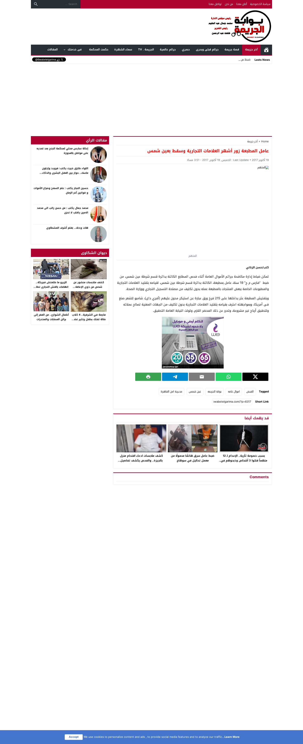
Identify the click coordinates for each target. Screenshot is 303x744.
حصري (186, 49)
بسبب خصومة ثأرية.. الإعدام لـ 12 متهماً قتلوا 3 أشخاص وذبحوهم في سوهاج (244, 460)
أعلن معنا (241, 4)
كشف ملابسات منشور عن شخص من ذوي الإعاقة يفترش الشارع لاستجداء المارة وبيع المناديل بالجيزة (88, 289)
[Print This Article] (148, 376)
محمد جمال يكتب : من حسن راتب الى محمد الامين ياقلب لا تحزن (62, 210)
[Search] (36, 4)
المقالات (52, 49)
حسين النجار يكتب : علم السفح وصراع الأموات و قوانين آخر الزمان (61, 190)
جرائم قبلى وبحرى (207, 49)
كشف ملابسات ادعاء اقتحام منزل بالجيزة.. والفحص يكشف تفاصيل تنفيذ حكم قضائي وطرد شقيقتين (141, 460)
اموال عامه (234, 391)
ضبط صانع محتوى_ (239, 59)
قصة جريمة (231, 49)
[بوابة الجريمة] (151, 27)
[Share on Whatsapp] (229, 376)
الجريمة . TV (146, 49)
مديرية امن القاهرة (171, 391)
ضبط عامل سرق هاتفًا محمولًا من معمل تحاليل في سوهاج (192, 458)
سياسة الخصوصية (260, 4)
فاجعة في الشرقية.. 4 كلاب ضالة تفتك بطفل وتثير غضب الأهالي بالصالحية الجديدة (89, 319)
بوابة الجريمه (214, 391)
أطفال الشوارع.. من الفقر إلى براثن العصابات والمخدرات (51, 317)
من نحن (229, 4)
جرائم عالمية (168, 49)
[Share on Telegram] (175, 376)
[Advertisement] (151, 96)
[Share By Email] (202, 376)
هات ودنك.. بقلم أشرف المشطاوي (67, 228)
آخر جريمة (251, 49)
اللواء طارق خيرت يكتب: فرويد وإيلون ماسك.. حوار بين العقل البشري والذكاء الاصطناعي (65, 172)
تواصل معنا (215, 4)
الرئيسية (266, 50)
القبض (250, 391)
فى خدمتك (75, 49)
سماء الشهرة (123, 49)
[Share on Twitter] (255, 376)
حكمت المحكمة (98, 49)
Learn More (232, 736)
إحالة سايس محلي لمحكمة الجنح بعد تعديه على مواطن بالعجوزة (62, 150)
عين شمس (195, 391)
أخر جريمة (252, 141)
